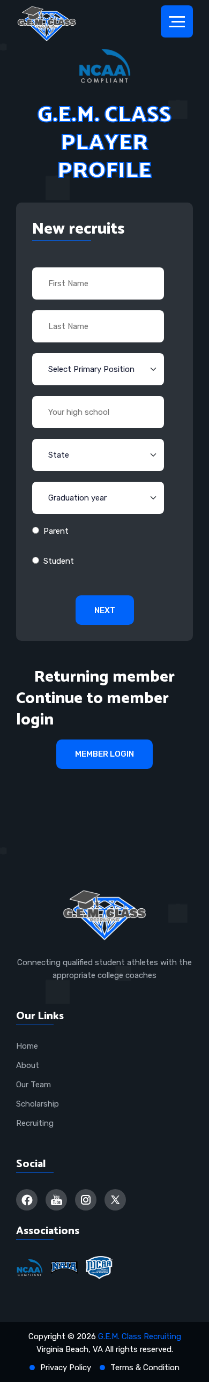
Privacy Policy (65, 1367)
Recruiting (35, 1123)
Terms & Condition (145, 1367)
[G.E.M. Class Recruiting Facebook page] (27, 1200)
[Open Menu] (177, 21)
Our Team (33, 1084)
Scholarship (37, 1104)
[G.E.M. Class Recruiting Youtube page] (56, 1200)
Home (27, 1046)
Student (58, 561)
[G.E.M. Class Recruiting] (46, 24)
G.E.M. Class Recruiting (139, 1336)
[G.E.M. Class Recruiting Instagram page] (85, 1200)
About (27, 1065)
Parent (56, 531)
